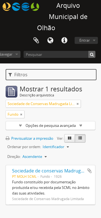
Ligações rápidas (64, 41)
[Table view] (80, 138)
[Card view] (69, 138)
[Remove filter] (78, 103)
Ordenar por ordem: (24, 146)
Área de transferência (36, 41)
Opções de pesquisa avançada (51, 125)
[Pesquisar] (91, 54)
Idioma (50, 41)
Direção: (14, 156)
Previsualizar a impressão (31, 138)
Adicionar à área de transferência (89, 171)
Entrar (84, 40)
